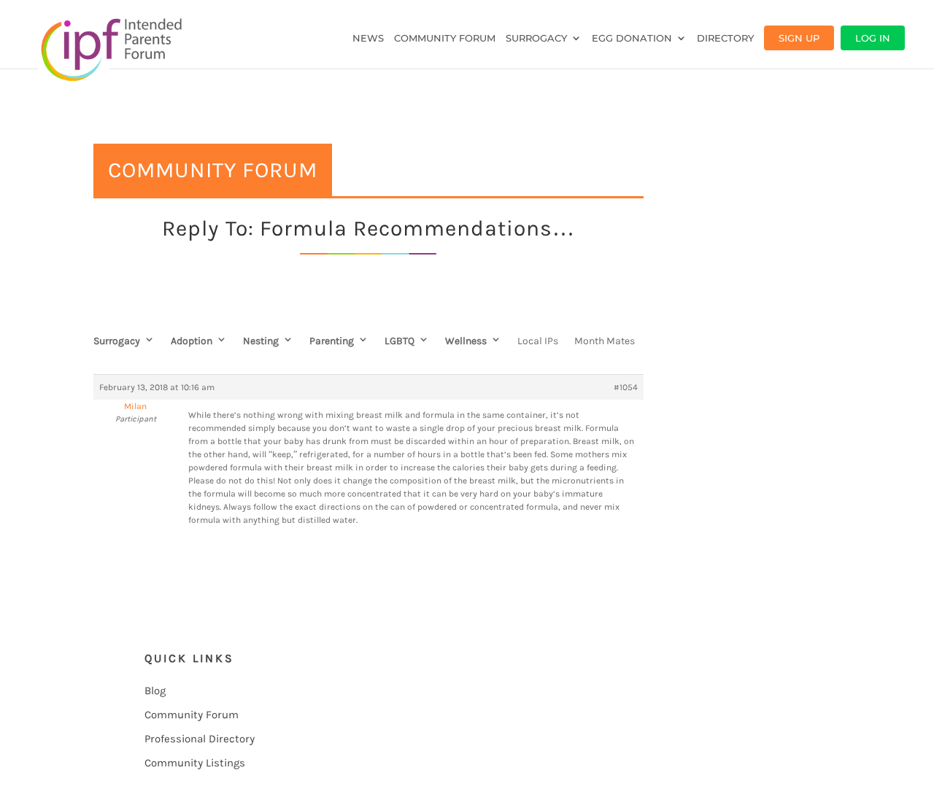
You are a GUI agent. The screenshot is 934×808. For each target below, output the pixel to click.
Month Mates (604, 341)
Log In (872, 38)
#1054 (626, 387)
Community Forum (444, 38)
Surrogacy (536, 38)
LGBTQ (399, 341)
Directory (725, 38)
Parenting (331, 341)
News (368, 38)
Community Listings (194, 762)
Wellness (466, 341)
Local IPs (537, 341)
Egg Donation (632, 38)
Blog (155, 690)
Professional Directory (199, 738)
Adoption (191, 341)
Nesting (261, 341)
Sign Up (799, 38)
